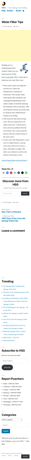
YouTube (16, 455)
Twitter (10, 455)
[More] (23, 11)
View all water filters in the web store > (15, 160)
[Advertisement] (15, 45)
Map (4, 10)
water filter (9, 77)
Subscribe (25, 193)
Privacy (4, 455)
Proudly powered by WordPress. (14, 453)
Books (18, 10)
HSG (3, 8)
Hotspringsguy (7, 26)
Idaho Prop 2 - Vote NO (11, 337)
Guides (10, 10)
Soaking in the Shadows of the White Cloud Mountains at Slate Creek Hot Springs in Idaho (15, 301)
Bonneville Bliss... (9, 340)
